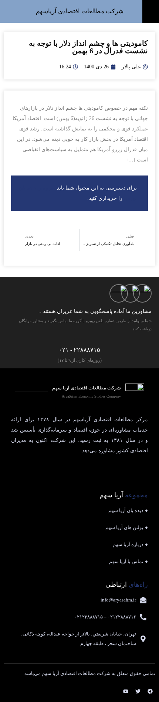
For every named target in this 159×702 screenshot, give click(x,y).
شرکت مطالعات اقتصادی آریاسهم (80, 11)
